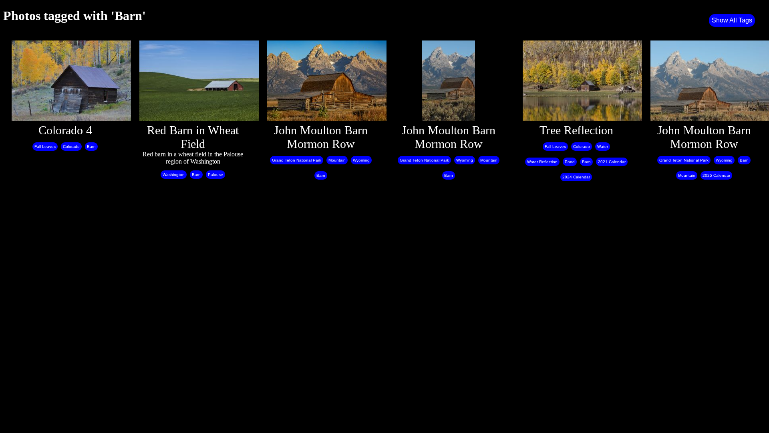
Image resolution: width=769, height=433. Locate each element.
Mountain (337, 160)
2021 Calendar (612, 162)
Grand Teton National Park (296, 160)
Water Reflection (542, 162)
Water (602, 146)
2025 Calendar (716, 175)
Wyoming (361, 160)
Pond (570, 162)
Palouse (215, 174)
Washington (174, 174)
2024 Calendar (576, 177)
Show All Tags (732, 20)
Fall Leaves (45, 146)
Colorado (71, 146)
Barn (91, 146)
